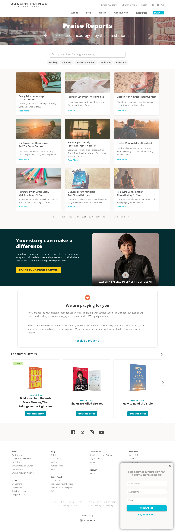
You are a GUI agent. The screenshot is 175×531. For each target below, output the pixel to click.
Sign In (92, 473)
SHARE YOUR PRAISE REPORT (39, 269)
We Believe (16, 462)
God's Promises (57, 458)
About (74, 12)
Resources (141, 12)
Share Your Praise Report (61, 487)
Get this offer (35, 413)
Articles (54, 462)
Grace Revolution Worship (23, 473)
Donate (158, 12)
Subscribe (146, 508)
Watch (102, 12)
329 (91, 216)
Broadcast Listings (19, 491)
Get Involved (121, 12)
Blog (88, 12)
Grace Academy (109, 4)
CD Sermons (134, 462)
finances (67, 62)
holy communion (86, 62)
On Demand (17, 484)
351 (116, 216)
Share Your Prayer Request (62, 484)
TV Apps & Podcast (20, 494)
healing (53, 62)
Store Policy (96, 505)
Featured (132, 458)
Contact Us (55, 480)
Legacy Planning (96, 458)
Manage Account (97, 462)
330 (98, 216)
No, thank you (146, 515)
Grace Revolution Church (22, 465)
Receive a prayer (86, 340)
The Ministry (17, 455)
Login (144, 4)
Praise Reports (57, 465)
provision (121, 62)
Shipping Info (111, 505)
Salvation (54, 469)
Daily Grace (55, 455)
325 (63, 216)
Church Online (129, 4)
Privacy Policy (63, 505)
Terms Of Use (80, 505)
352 (123, 216)
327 (77, 216)
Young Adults (17, 469)
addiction (106, 62)
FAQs (53, 491)
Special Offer (134, 455)
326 (70, 216)
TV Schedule (17, 487)
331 (104, 216)
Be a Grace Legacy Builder (101, 455)
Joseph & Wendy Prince (21, 458)
